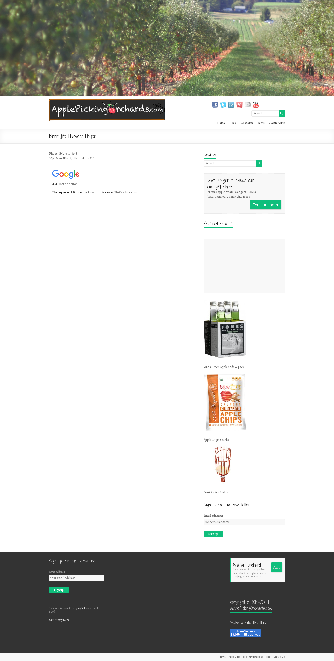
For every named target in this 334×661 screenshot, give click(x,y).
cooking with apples (253, 656)
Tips (233, 122)
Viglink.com (84, 608)
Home (221, 122)
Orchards (247, 122)
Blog (261, 122)
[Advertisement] (244, 266)
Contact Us (279, 656)
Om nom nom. (265, 204)
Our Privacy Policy (59, 620)
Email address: (213, 516)
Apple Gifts (277, 122)
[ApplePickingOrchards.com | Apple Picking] (107, 101)
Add (277, 567)
